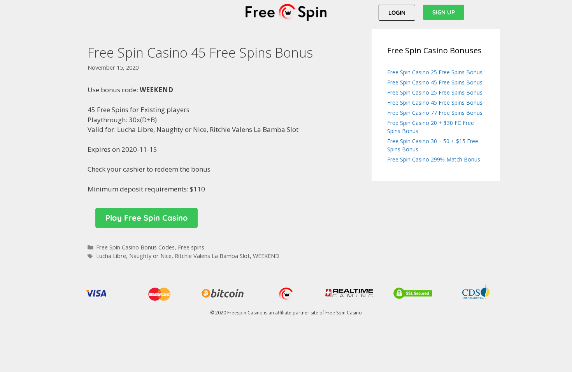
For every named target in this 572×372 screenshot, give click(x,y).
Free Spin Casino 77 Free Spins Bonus (435, 112)
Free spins (191, 247)
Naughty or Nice (150, 256)
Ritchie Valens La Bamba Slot (212, 256)
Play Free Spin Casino (146, 218)
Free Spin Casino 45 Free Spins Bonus (435, 82)
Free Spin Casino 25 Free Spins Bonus (435, 72)
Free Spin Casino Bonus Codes (135, 247)
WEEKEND (266, 256)
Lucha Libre (111, 256)
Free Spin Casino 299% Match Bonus (433, 159)
